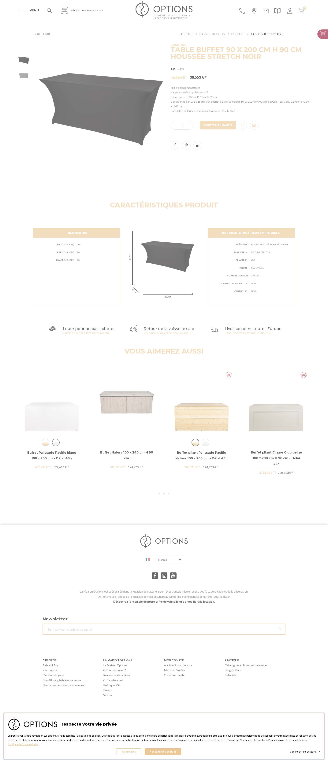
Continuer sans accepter (305, 751)
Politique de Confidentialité (23, 744)
